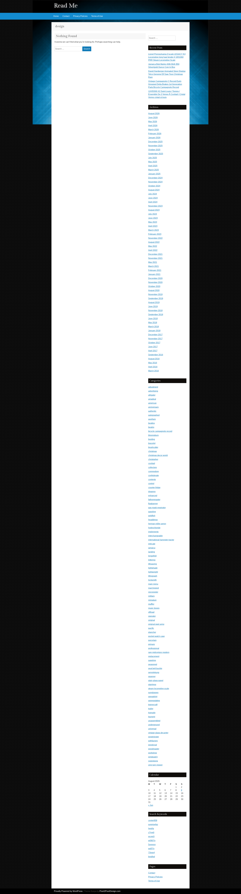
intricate (151, 544)
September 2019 (155, 298)
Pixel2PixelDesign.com (110, 891)
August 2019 (154, 302)
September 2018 (155, 314)
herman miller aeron (157, 524)
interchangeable (155, 536)
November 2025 (155, 146)
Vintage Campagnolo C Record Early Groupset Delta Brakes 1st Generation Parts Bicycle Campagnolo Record (165, 84)
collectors (152, 467)
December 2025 (155, 142)
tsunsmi (151, 717)
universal (152, 729)
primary (151, 644)
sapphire (152, 660)
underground (154, 725)
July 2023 (152, 214)
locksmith (152, 580)
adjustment (153, 387)
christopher (153, 459)
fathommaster (154, 500)
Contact (66, 16)
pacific (151, 628)
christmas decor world (158, 455)
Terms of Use (97, 16)
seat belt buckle (155, 668)
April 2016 (152, 367)
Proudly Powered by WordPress (68, 891)
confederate (153, 475)
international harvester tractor (161, 540)
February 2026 (154, 134)
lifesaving (152, 564)
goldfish (151, 516)
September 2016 (155, 355)
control (151, 483)
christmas (152, 451)
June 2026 (153, 117)
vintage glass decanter (158, 733)
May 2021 (152, 262)
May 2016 (152, 363)
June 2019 (153, 306)
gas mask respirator (157, 508)
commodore (153, 471)
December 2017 (155, 335)
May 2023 (152, 222)
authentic (152, 411)
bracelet (151, 443)
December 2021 (155, 254)
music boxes (153, 608)
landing (151, 552)
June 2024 (153, 198)
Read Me (66, 5)
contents (152, 479)
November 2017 (155, 339)
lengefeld (152, 556)
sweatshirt (152, 697)
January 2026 (154, 138)
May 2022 (152, 246)
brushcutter (153, 447)
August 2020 (154, 290)
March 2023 (153, 230)
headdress (153, 520)
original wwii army (156, 624)
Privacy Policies (80, 16)
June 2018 (153, 318)
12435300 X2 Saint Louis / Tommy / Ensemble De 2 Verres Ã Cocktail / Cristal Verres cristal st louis (166, 94)
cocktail (151, 463)
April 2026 (152, 126)
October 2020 (154, 286)
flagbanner (153, 504)
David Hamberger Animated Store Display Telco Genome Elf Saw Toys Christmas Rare (167, 74)
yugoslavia (153, 761)
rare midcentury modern (158, 652)
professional (153, 648)
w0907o (151, 840)
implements (153, 532)
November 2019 (155, 294)
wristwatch (153, 757)
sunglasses (153, 692)
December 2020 (155, 278)
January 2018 (154, 331)
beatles (151, 423)
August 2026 (154, 113)
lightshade (153, 568)
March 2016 (153, 371)
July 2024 (152, 194)
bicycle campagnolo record (160, 431)
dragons (152, 491)
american (152, 403)
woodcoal (152, 745)
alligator (151, 395)
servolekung (153, 672)
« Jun (150, 805)
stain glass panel (155, 680)
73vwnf (151, 853)
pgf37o (151, 849)
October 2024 (154, 186)
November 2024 (155, 182)
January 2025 (154, 174)
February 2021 (154, 270)
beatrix (151, 427)
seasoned (152, 664)
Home (56, 16)
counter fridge (154, 487)
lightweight (153, 572)
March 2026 (153, 130)
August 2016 (154, 359)
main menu (153, 584)
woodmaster (153, 749)
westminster (153, 737)
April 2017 (152, 351)
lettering (151, 560)
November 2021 (155, 258)
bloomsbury (153, 435)
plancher (152, 632)
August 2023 (154, 210)
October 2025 (154, 150)
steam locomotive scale (158, 688)
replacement (153, 656)
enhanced (152, 495)
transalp (151, 713)
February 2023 (154, 234)
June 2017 (153, 347)
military (151, 596)
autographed (154, 415)
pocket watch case (156, 636)
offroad (151, 612)
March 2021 (153, 266)
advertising (153, 391)
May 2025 (152, 162)
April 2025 (152, 166)
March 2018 (153, 327)
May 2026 (152, 121)
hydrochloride (154, 528)
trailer (150, 709)
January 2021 (154, 274)
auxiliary (152, 419)
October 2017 (154, 343)
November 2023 (155, 206)
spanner (152, 676)
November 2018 (155, 310)
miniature (152, 600)
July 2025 (152, 158)
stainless (152, 684)
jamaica (151, 548)
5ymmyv (152, 844)
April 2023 (152, 226)
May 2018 (152, 322)
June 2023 (153, 218)
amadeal (152, 399)
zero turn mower (155, 765)
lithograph (152, 576)
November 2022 (155, 238)
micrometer (153, 592)
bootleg (151, 439)
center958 (152, 820)
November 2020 (155, 282)
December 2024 (155, 178)
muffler (151, 604)
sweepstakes (154, 701)
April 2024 (152, 202)
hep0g (151, 828)
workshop (152, 753)
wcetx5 (151, 836)
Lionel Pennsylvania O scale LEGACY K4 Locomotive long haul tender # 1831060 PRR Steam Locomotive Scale (167, 57)
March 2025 (153, 170)
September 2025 (155, 154)
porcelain (152, 640)
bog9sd (151, 857)
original (151, 620)
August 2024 (154, 190)
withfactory (153, 741)
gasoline (152, 512)
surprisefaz (153, 824)
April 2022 (152, 250)
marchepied (153, 588)
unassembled (154, 721)
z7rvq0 (151, 832)
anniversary (153, 407)
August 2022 (154, 242)
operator (152, 616)
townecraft (152, 705)
